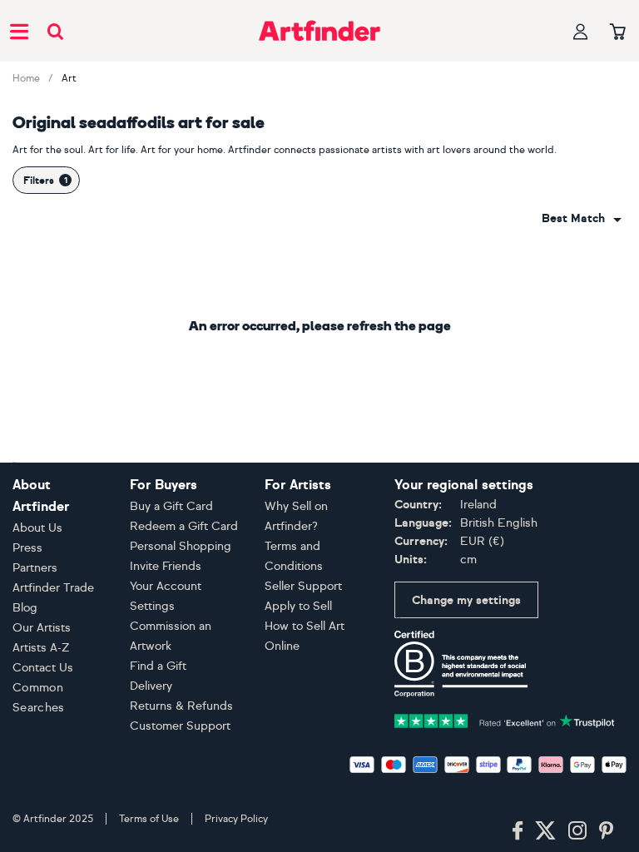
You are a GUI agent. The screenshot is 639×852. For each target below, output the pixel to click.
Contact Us (42, 668)
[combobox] (581, 219)
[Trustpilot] (504, 719)
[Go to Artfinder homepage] (319, 31)
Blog (24, 608)
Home (26, 78)
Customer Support (180, 726)
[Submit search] (55, 31)
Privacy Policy (236, 819)
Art (69, 78)
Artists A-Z (41, 648)
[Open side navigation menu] (19, 31)
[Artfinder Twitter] (545, 831)
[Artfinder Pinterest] (606, 831)
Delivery (151, 686)
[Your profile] (580, 31)
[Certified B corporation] (461, 663)
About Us (37, 528)
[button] (581, 219)
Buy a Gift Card (171, 506)
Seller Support (303, 586)
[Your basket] (618, 32)
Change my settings (466, 600)
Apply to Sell (298, 606)
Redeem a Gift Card (184, 526)
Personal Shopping (180, 546)
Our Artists (41, 628)
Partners (34, 568)
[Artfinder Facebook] (518, 831)
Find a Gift (158, 666)
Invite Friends (165, 566)
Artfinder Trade (53, 588)
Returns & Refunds (181, 706)
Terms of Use (149, 819)
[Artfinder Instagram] (577, 831)
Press (27, 548)
